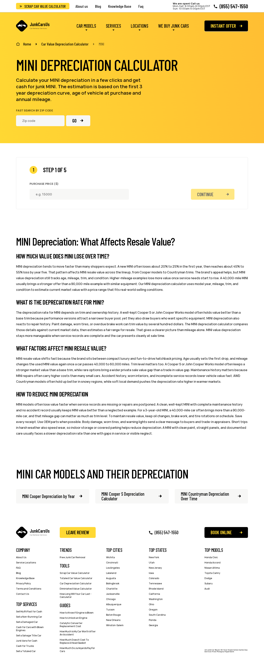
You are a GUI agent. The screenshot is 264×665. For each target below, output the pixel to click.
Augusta (111, 578)
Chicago (111, 599)
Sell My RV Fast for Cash (29, 611)
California (154, 594)
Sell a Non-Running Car (29, 616)
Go (74, 120)
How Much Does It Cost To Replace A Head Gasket (74, 641)
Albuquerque (113, 604)
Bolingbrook (112, 583)
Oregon (153, 609)
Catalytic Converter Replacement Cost (71, 624)
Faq (140, 6)
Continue (205, 194)
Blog (98, 6)
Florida (152, 620)
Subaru (208, 583)
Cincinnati (112, 562)
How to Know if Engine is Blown (77, 612)
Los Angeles (113, 567)
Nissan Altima (212, 567)
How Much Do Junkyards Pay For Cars (77, 649)
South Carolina (157, 614)
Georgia (153, 625)
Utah (152, 562)
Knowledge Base (119, 6)
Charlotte (112, 588)
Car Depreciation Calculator (76, 583)
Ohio (151, 604)
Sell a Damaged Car (27, 622)
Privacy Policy (23, 583)
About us (82, 6)
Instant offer (223, 26)
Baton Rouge (113, 614)
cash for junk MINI (36, 86)
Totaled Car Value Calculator (76, 578)
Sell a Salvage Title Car (28, 635)
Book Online (221, 532)
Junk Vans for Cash (26, 640)
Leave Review (77, 532)
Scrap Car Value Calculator (45, 6)
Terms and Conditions (28, 588)
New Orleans (113, 620)
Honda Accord (212, 562)
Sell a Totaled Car (26, 651)
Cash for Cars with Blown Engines (30, 629)
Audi (207, 588)
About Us (21, 557)
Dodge (208, 578)
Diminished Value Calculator (76, 588)
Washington (156, 599)
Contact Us (22, 594)
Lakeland (111, 573)
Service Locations (26, 562)
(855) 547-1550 (234, 6)
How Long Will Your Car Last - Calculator (75, 595)
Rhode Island (156, 588)
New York (154, 557)
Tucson (110, 609)
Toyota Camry (212, 573)
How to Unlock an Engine (73, 618)
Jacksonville (113, 594)
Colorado (154, 578)
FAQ (18, 567)
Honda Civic (211, 557)
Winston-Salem (114, 625)
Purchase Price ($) (44, 184)
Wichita (110, 557)
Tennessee (155, 583)
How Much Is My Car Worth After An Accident (78, 633)
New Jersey (155, 567)
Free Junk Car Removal (72, 557)
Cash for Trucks (25, 646)
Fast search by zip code (34, 110)
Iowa (151, 573)
